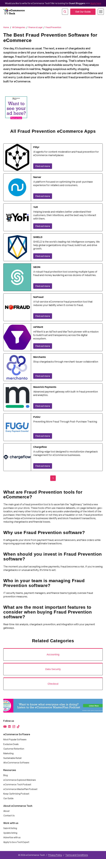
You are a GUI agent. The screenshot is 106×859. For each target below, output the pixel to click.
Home (6, 27)
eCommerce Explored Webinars (19, 780)
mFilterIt (38, 327)
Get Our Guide (83, 11)
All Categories (18, 27)
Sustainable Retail (12, 758)
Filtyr (36, 147)
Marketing (8, 753)
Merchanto (39, 357)
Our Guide (8, 798)
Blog (5, 775)
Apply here (95, 3)
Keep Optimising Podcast (16, 793)
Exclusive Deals (11, 744)
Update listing (10, 832)
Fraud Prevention (53, 27)
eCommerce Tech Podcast (17, 784)
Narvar (37, 177)
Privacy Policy (55, 855)
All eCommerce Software (16, 762)
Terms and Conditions (76, 855)
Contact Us (9, 815)
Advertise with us (12, 837)
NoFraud (38, 297)
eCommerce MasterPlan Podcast (20, 789)
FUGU (36, 417)
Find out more (42, 166)
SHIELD (37, 237)
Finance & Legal (35, 27)
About (6, 811)
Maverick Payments (44, 387)
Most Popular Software (14, 739)
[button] (99, 12)
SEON (36, 267)
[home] (14, 11)
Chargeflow (40, 447)
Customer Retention (13, 748)
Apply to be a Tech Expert (16, 842)
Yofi (35, 207)
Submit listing (10, 828)
